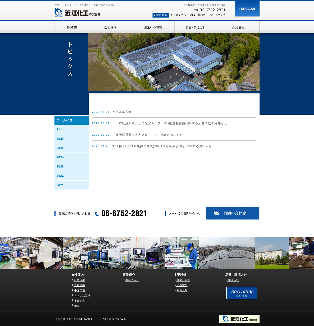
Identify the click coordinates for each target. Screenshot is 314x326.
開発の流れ (132, 280)
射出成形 (181, 290)
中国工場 (79, 290)
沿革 (77, 306)
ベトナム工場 (81, 295)
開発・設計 (183, 280)
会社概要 (79, 285)
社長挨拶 (79, 280)
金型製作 (181, 285)
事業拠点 (79, 300)
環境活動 (233, 280)
